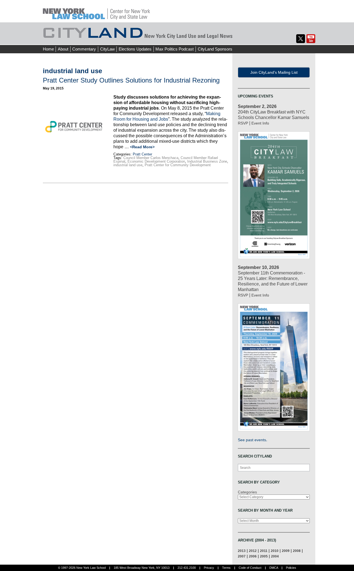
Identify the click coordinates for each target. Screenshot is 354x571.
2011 (263, 551)
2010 (274, 551)
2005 (264, 556)
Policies (291, 567)
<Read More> (142, 147)
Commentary (84, 49)
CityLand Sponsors (215, 49)
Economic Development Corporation (156, 161)
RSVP (243, 123)
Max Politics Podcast (174, 49)
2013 (242, 551)
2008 (297, 551)
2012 (253, 551)
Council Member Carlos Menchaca (150, 158)
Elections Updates (135, 49)
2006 (253, 556)
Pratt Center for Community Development (178, 165)
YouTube (310, 38)
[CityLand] (96, 11)
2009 (286, 551)
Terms (226, 567)
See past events (252, 440)
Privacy (209, 567)
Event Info (260, 123)
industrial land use (127, 165)
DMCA (273, 567)
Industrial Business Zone (207, 161)
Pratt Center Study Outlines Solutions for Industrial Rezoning (131, 80)
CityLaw (107, 49)
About (63, 49)
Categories (247, 492)
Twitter (300, 38)
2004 (275, 556)
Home (48, 49)
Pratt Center (142, 154)
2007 (242, 556)
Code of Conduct (250, 567)
